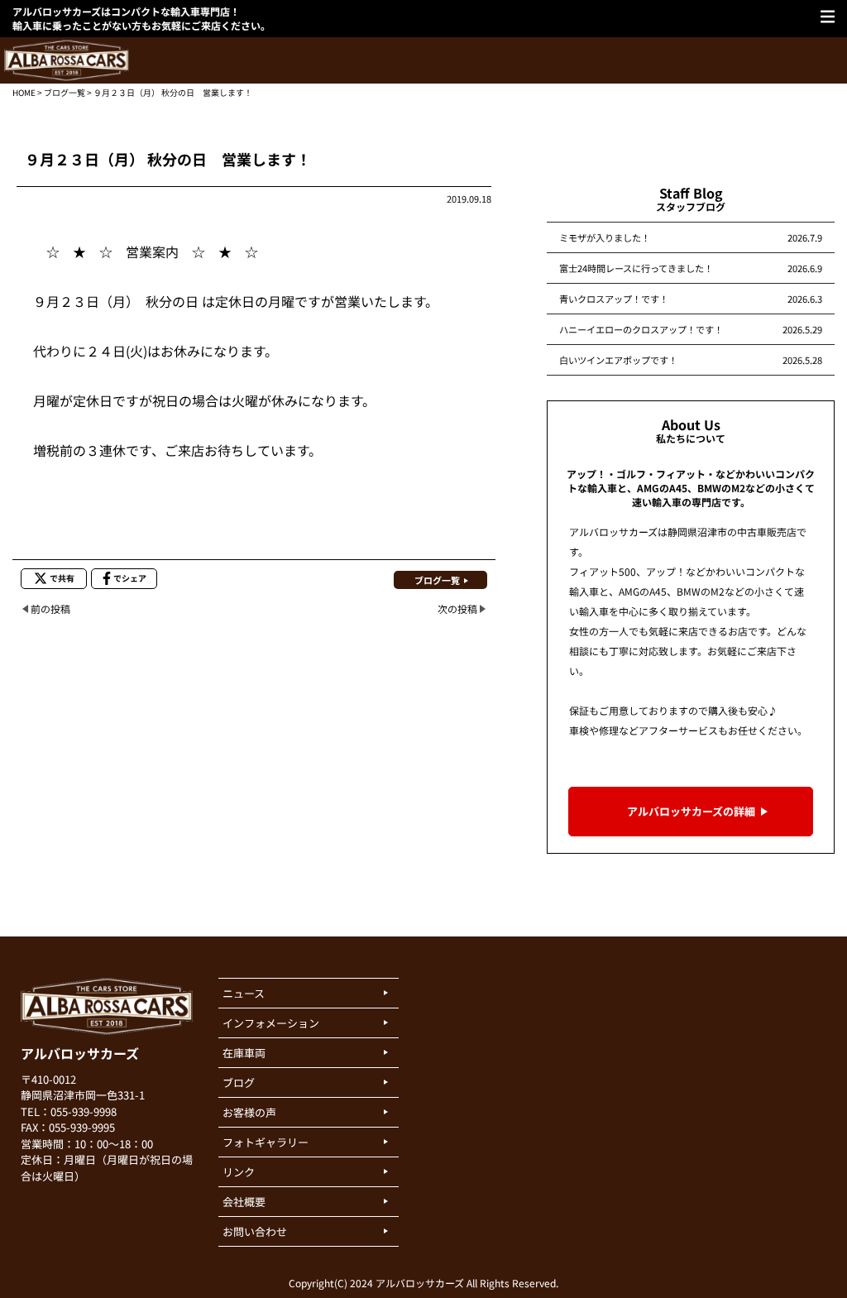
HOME (24, 92)
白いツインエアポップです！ (618, 359)
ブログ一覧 (64, 92)
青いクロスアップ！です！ (613, 298)
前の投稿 (50, 608)
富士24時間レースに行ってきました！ (636, 268)
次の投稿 (457, 608)
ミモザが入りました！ (604, 237)
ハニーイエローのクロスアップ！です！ (641, 329)
